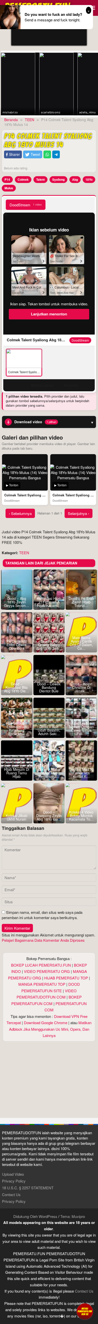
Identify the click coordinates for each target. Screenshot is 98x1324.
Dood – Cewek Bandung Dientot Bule (49, 687)
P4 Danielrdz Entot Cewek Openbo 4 (17, 644)
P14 (7, 179)
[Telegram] (56, 154)
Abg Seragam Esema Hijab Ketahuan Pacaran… (17, 728)
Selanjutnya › (78, 513)
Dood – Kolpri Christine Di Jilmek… (81, 687)
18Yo (88, 179)
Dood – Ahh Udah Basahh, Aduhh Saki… (49, 730)
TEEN (24, 552)
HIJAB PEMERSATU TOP (66, 977)
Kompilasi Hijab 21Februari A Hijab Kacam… (49, 602)
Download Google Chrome (45, 1022)
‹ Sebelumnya (20, 513)
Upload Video (13, 1174)
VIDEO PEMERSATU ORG (47, 971)
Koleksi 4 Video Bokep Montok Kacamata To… (81, 815)
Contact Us (11, 1194)
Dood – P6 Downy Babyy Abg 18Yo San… (49, 644)
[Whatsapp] (47, 154)
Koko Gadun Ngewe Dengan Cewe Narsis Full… (81, 728)
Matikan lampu (42, 385)
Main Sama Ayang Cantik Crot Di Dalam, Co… (81, 643)
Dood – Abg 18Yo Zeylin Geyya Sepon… (16, 602)
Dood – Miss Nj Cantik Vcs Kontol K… (81, 773)
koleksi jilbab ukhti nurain (16, 817)
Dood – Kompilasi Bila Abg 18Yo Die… (16, 687)
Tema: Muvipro (72, 1216)
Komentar (71, 385)
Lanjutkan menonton (49, 314)
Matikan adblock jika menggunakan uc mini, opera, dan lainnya (50, 1029)
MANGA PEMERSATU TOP (41, 984)
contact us (84, 1291)
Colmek (23, 179)
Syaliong (58, 179)
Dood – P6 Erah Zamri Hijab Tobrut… (81, 602)
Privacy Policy (14, 1181)
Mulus (9, 188)
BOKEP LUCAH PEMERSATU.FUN (41, 965)
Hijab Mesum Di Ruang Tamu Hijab (16, 773)
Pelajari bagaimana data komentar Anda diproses (43, 940)
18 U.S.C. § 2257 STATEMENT (28, 1187)
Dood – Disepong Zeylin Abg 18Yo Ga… (49, 815)
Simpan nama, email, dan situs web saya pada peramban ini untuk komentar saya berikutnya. (42, 915)
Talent (40, 179)
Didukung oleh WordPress (35, 1216)
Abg (75, 179)
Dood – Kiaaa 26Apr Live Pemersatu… (49, 773)
